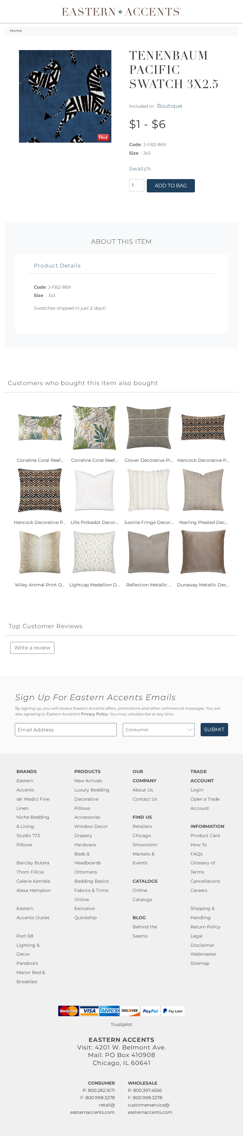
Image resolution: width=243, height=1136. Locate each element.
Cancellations (205, 881)
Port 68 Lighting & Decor (28, 945)
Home (16, 31)
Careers (198, 890)
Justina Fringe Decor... (148, 522)
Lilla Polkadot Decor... (94, 522)
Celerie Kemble (33, 881)
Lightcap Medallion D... (94, 585)
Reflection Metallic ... (148, 585)
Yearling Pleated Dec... (203, 522)
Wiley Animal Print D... (40, 585)
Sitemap (199, 963)
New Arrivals (88, 781)
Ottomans (85, 872)
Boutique (169, 105)
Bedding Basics (91, 881)
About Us (143, 790)
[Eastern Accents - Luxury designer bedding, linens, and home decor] (121, 11)
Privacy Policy (94, 714)
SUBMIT (214, 729)
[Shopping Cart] (234, 11)
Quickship (85, 917)
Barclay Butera (32, 863)
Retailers (142, 826)
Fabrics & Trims (91, 890)
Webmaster (203, 954)
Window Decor (91, 826)
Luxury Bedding (91, 790)
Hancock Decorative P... (203, 460)
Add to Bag (171, 186)
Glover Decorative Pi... (149, 460)
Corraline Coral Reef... (40, 460)
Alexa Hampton (33, 890)
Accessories (87, 817)
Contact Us (145, 799)
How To (198, 845)
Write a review (32, 648)
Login (196, 790)
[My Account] (229, 11)
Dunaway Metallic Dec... (203, 585)
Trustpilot (121, 1024)
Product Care (205, 835)
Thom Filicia (30, 872)
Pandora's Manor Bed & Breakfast (30, 972)
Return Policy (205, 927)
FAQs (196, 854)
